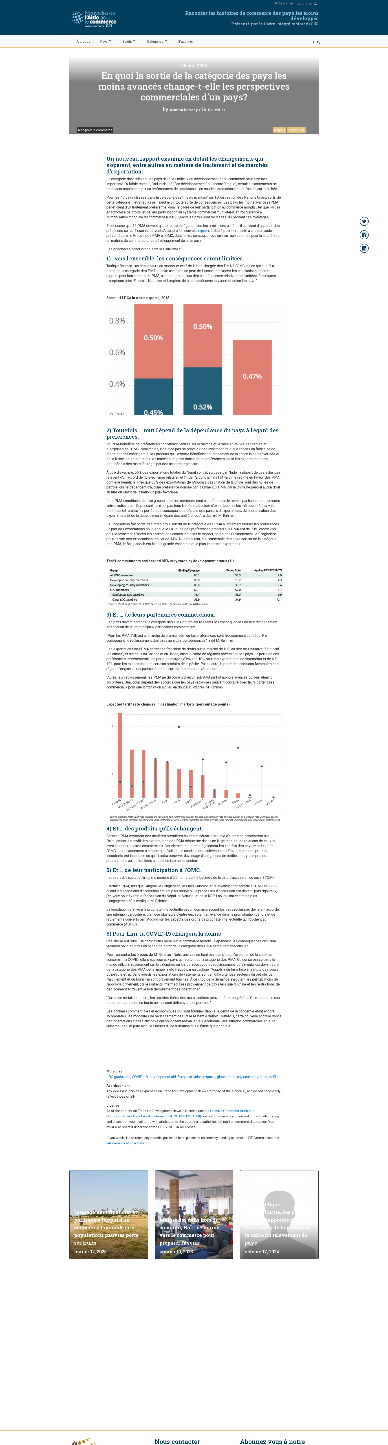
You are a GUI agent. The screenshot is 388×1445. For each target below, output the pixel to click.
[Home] (95, 19)
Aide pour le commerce (95, 130)
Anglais (279, 130)
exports (209, 1077)
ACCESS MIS (306, 4)
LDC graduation (118, 1077)
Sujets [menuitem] (125, 42)
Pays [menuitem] (101, 42)
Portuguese (296, 130)
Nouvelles (216, 109)
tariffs (273, 1077)
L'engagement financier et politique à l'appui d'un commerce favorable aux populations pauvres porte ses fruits (106, 1227)
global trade (226, 1077)
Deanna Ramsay (184, 109)
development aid (163, 1077)
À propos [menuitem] (83, 42)
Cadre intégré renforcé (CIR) (291, 24)
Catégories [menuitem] (152, 42)
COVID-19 (140, 1077)
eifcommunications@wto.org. (128, 1143)
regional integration (252, 1077)
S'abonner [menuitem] (185, 42)
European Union (189, 1077)
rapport (203, 231)
